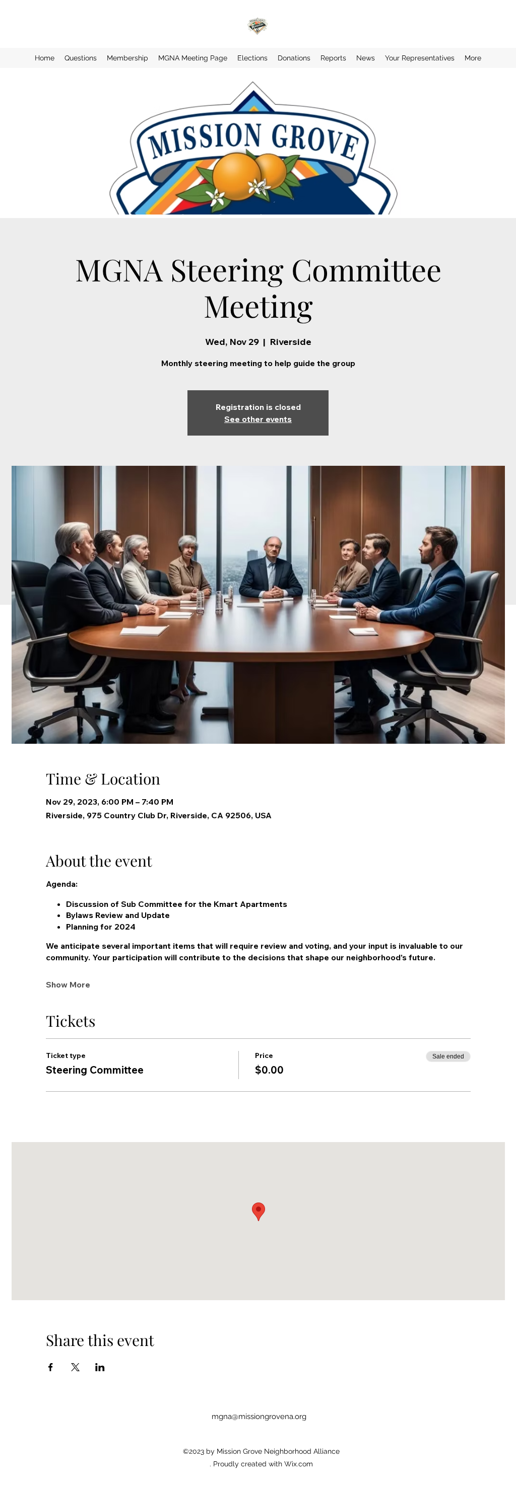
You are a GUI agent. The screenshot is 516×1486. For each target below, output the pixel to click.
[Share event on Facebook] (50, 1367)
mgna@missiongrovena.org (259, 1416)
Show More (68, 984)
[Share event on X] (75, 1367)
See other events (258, 419)
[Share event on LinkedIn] (100, 1367)
